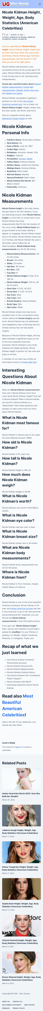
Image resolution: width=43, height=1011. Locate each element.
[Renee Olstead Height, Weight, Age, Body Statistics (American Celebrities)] (21, 962)
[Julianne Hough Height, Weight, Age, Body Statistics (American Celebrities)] (21, 815)
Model (29, 159)
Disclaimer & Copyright (11, 1005)
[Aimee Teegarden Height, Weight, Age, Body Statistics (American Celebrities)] (21, 852)
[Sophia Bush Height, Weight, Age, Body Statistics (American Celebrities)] (21, 889)
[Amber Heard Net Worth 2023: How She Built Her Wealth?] (21, 779)
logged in (18, 747)
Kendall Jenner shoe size (27, 90)
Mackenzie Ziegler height (13, 118)
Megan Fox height (14, 93)
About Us (6, 1001)
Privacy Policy (19, 1008)
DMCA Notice (29, 1005)
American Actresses (18, 37)
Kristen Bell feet (29, 362)
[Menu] (40, 4)
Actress (5, 37)
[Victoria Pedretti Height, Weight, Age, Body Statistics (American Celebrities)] (21, 925)
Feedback (6, 1008)
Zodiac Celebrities (19, 39)
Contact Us (17, 1001)
